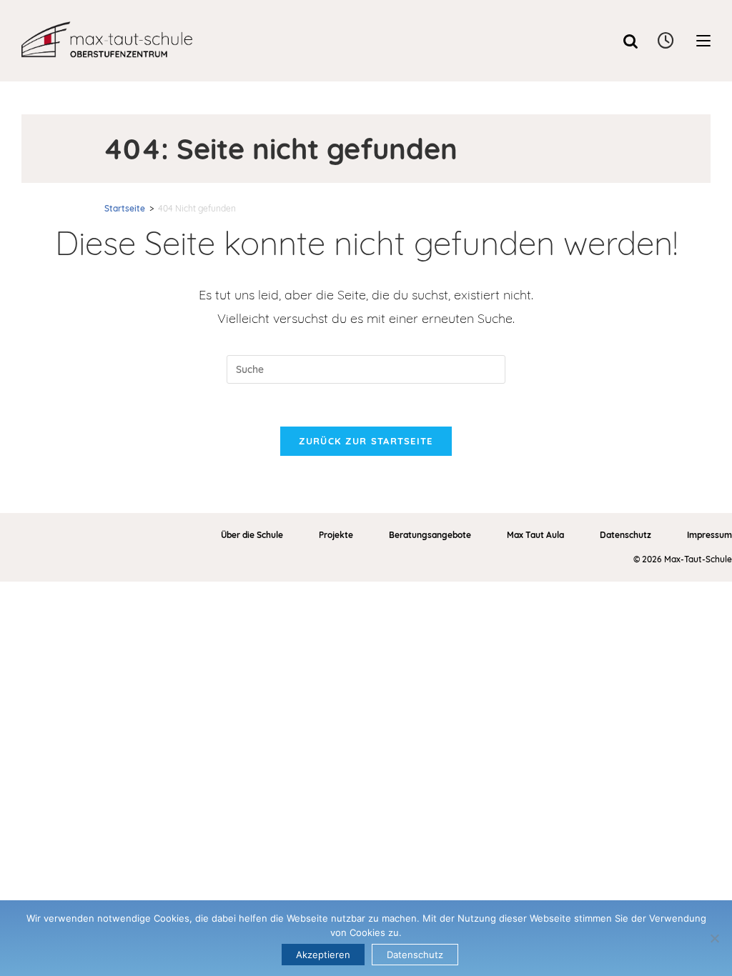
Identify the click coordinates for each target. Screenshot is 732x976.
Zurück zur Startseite (365, 441)
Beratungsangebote (430, 534)
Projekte (336, 534)
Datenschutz (625, 534)
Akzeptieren (323, 954)
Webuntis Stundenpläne (667, 41)
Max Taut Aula (535, 534)
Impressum (709, 534)
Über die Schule (252, 534)
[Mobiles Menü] (703, 40)
